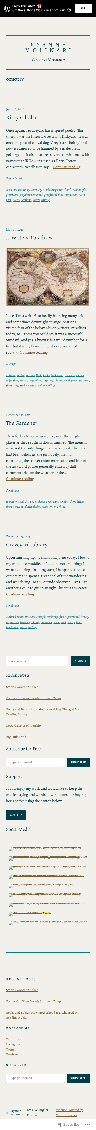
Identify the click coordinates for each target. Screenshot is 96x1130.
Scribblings (12, 490)
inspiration (71, 195)
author (20, 375)
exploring (52, 617)
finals (62, 617)
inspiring (48, 380)
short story (12, 385)
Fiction (29, 501)
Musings (11, 364)
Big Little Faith (16, 737)
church (67, 189)
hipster (23, 380)
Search (80, 660)
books (46, 375)
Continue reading (67, 166)
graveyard (12, 195)
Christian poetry (52, 189)
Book (9, 189)
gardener (39, 501)
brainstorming (21, 189)
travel (18, 178)
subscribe (78, 762)
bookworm (57, 375)
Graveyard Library (26, 544)
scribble (64, 501)
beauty (19, 617)
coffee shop (12, 380)
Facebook (12, 1054)
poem (82, 195)
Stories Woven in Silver (22, 687)
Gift (83, 8)
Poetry (10, 178)
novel (67, 380)
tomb (79, 622)
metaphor (46, 622)
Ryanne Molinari (49, 47)
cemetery (36, 189)
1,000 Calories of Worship (23, 725)
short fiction (77, 501)
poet (8, 200)
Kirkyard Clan (22, 117)
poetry (16, 200)
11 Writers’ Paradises (29, 238)
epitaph (41, 617)
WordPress (13, 1039)
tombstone (12, 627)
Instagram (13, 1044)
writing (45, 200)
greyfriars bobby (53, 195)
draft (21, 501)
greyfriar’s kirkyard (31, 195)
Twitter (11, 1049)
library (58, 380)
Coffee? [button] (16, 814)
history (85, 617)
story (44, 506)
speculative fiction (29, 506)
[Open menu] (48, 26)
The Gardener (21, 423)
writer (36, 200)
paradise (76, 380)
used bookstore (28, 385)
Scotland (26, 200)
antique (10, 375)
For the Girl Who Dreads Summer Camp (33, 698)
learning (25, 622)
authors (30, 375)
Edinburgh (79, 189)
